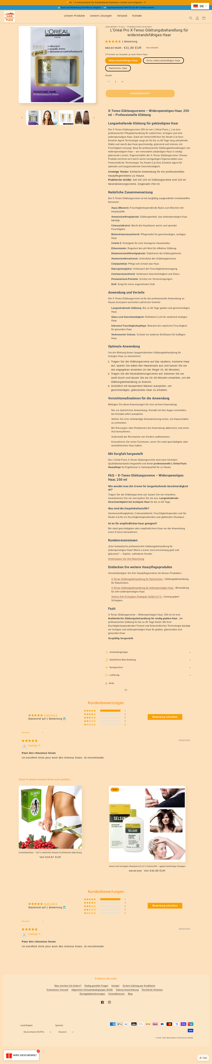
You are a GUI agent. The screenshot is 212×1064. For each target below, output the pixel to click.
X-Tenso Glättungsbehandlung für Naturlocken (137, 579)
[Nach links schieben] (22, 117)
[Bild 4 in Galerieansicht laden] (82, 117)
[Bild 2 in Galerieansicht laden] (49, 117)
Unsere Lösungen (101, 15)
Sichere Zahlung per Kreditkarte (139, 985)
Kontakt (137, 15)
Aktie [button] (111, 683)
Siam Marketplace (169, 1038)
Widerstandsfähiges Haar (123, 60)
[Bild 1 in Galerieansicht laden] (33, 117)
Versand (122, 15)
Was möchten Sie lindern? (67, 985)
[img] (29, 740)
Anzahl (108, 75)
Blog (130, 993)
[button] (113, 41)
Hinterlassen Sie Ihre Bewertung (126, 559)
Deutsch (62, 1032)
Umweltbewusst (116, 993)
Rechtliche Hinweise (152, 989)
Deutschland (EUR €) (34, 1032)
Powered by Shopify (185, 1038)
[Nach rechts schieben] (94, 117)
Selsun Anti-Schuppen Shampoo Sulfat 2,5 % (136, 596)
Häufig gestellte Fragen (96, 985)
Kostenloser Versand (57, 989)
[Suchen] (191, 18)
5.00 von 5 (50, 715)
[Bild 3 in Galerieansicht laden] (66, 117)
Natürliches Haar (118, 68)
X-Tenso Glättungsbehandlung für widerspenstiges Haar (142, 588)
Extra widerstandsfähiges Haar (163, 60)
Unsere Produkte (74, 15)
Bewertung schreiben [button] (165, 717)
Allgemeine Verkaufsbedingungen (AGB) (92, 989)
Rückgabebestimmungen (92, 993)
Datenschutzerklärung (127, 989)
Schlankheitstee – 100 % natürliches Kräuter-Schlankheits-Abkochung (50, 852)
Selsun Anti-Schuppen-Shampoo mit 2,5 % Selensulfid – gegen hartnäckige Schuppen (147, 866)
